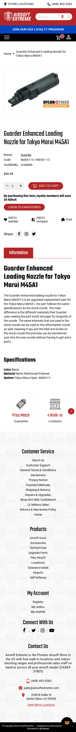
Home (8, 53)
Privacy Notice (38, 480)
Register (38, 602)
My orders (38, 607)
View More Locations (41, 704)
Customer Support (38, 465)
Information (18, 253)
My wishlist (38, 611)
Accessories (38, 543)
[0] (57, 37)
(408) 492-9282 (41, 680)
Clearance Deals (38, 567)
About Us (38, 460)
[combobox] (50, 17)
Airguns (38, 572)
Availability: (11, 164)
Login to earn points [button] (24, 207)
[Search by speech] (62, 17)
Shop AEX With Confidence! (38, 499)
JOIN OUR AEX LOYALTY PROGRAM (38, 29)
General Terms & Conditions (38, 470)
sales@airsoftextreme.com (41, 688)
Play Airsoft (38, 557)
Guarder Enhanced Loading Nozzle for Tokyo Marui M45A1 (41, 53)
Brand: (8, 155)
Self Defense (38, 577)
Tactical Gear (38, 547)
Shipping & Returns (38, 489)
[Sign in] (68, 38)
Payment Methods (38, 485)
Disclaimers (38, 475)
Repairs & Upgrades (38, 495)
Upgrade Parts (38, 552)
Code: (7, 159)
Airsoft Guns (38, 538)
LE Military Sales (38, 504)
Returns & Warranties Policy (38, 509)
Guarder (26, 155)
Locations (38, 562)
